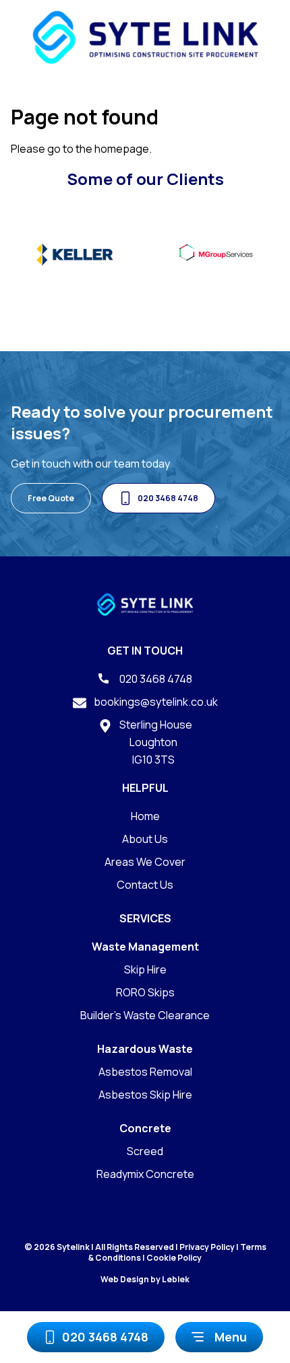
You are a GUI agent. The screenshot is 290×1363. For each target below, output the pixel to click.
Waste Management (145, 946)
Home (145, 816)
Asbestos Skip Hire (145, 1094)
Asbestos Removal (145, 1071)
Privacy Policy (207, 1247)
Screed (145, 1151)
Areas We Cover (145, 861)
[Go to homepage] (145, 37)
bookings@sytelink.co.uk (155, 701)
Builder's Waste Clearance (145, 1015)
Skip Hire (145, 969)
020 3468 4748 (105, 1337)
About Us (145, 839)
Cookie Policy (174, 1257)
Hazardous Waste (145, 1048)
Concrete (145, 1128)
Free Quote (51, 498)
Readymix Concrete (145, 1174)
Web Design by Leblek (145, 1279)
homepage (121, 148)
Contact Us (145, 884)
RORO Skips (145, 992)
